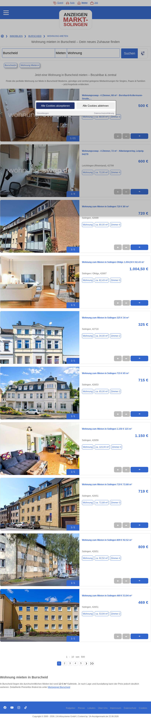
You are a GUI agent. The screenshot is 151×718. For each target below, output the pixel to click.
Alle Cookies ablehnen (96, 105)
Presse (81, 708)
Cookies (143, 708)
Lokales (91, 708)
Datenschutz (130, 708)
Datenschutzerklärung (104, 113)
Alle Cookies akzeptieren (55, 105)
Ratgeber (70, 708)
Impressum (115, 708)
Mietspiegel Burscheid (59, 687)
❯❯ (92, 663)
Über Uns (103, 708)
